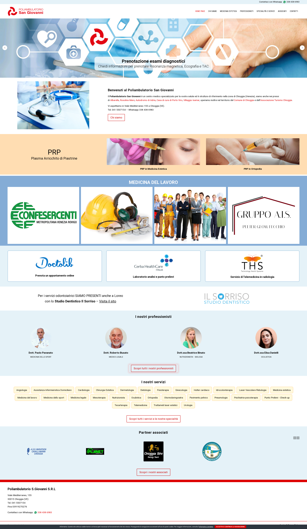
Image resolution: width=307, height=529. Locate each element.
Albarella (114, 100)
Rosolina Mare (127, 100)
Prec (294, 437)
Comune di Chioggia (244, 100)
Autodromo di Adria (146, 100)
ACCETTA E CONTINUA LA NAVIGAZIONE (230, 527)
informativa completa (206, 527)
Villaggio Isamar (191, 100)
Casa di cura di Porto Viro (169, 100)
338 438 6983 (292, 2)
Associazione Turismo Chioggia (276, 100)
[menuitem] (200, 11)
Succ (298, 437)
